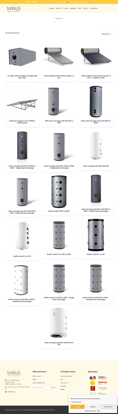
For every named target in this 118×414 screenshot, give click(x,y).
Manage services (76, 402)
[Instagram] (30, 2)
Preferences (108, 407)
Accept (77, 407)
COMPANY (51, 8)
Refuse (92, 407)
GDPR (98, 411)
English (62, 389)
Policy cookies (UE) (39, 383)
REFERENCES (73, 8)
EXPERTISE (58, 8)
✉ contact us (84, 2)
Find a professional (66, 376)
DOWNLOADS (93, 8)
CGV (17, 410)
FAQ (61, 379)
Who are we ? (37, 376)
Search (53, 387)
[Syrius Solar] (17, 8)
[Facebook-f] (27, 2)
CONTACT (86, 8)
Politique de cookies (90, 411)
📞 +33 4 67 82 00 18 (72, 2)
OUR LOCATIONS (61, 2)
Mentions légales (10, 410)
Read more (22, 56)
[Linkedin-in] (32, 2)
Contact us (11, 392)
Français (63, 386)
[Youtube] (35, 2)
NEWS (79, 8)
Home (55, 21)
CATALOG (65, 8)
